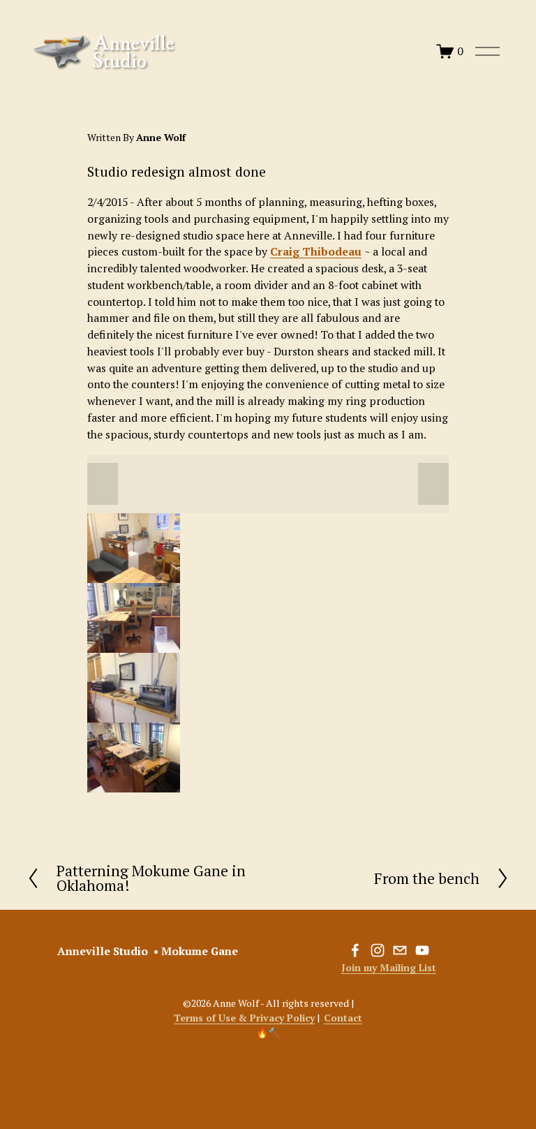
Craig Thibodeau (316, 251)
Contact (343, 1017)
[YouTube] (422, 950)
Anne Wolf (161, 137)
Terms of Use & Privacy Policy (244, 1017)
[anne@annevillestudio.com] (400, 950)
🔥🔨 (268, 1032)
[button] (102, 484)
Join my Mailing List (388, 967)
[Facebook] (355, 950)
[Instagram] (378, 950)
